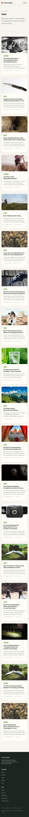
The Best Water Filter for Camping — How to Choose (12, 370)
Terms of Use (4, 798)
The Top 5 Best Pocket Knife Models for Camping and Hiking (13, 686)
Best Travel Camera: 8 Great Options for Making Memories (13, 331)
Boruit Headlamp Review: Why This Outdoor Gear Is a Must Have (14, 139)
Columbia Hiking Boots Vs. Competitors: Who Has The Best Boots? (10, 60)
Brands (3, 780)
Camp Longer (8, 3)
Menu (24, 2)
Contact (3, 793)
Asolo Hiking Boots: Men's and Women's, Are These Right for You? (11, 726)
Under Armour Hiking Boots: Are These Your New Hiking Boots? (13, 254)
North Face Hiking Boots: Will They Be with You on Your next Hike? (11, 606)
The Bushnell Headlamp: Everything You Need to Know (13, 487)
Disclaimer (4, 795)
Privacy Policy (5, 801)
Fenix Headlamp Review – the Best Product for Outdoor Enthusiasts (11, 647)
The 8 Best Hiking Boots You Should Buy (10, 409)
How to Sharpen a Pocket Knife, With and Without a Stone (13, 566)
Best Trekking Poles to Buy (12, 216)
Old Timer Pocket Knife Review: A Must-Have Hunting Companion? (14, 292)
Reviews (3, 775)
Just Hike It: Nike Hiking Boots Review (10, 177)
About (3, 790)
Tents (2, 777)
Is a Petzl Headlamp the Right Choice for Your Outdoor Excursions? (11, 526)
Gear (2, 772)
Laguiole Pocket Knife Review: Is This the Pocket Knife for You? (13, 100)
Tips (2, 783)
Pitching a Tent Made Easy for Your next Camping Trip (12, 448)
